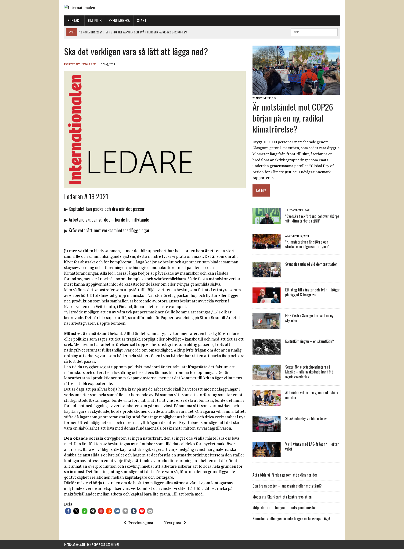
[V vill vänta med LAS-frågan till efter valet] (266, 454)
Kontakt (74, 20)
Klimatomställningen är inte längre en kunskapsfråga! (291, 518)
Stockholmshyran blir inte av (306, 418)
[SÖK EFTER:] (314, 31)
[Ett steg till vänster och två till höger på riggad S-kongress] (266, 300)
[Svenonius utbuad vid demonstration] (266, 274)
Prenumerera (119, 20)
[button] (68, 511)
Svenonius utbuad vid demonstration (311, 264)
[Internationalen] (202, 8)
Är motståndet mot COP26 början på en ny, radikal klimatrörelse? (292, 117)
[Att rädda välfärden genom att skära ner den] (266, 402)
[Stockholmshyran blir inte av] (266, 428)
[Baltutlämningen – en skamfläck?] (266, 351)
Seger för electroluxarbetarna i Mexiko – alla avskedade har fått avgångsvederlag (309, 372)
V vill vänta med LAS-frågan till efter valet (312, 446)
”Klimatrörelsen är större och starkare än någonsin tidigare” (307, 244)
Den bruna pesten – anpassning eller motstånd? (287, 486)
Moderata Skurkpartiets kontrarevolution (282, 497)
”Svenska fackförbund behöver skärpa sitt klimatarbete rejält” (312, 218)
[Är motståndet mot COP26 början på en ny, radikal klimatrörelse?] (296, 91)
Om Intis (94, 20)
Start (141, 20)
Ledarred (89, 64)
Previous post (140, 522)
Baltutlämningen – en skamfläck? (309, 341)
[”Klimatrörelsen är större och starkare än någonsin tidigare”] (266, 246)
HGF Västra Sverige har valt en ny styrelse (309, 318)
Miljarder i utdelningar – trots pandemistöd (284, 507)
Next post (172, 522)
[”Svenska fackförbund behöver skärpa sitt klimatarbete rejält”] (266, 220)
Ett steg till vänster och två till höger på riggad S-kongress (312, 292)
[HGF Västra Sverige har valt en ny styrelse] (266, 325)
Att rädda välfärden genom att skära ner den (312, 395)
